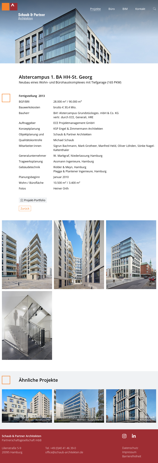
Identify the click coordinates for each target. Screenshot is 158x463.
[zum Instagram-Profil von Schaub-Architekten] (124, 437)
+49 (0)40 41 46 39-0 (63, 448)
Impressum (129, 452)
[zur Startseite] (23, 10)
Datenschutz (130, 448)
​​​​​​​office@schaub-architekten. (62, 452)
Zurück (25, 208)
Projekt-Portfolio (34, 200)
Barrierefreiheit (131, 456)
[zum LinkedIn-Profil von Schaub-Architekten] (134, 437)
